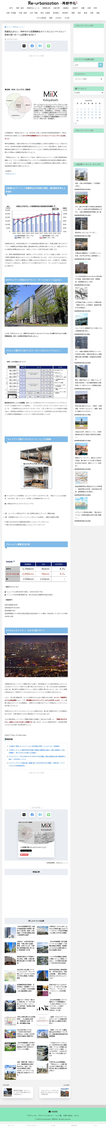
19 (85, 115)
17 (77, 115)
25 (81, 118)
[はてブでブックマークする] (40, 46)
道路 (98, 13)
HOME (54, 1111)
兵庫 (89, 8)
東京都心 (56, 13)
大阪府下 (75, 8)
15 (96, 112)
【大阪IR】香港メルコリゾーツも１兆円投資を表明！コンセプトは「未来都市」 (35, 746)
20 (88, 115)
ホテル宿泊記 (41, 18)
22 (96, 115)
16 (100, 112)
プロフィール (32, 1115)
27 (88, 118)
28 (92, 118)
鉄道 (85, 13)
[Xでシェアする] (24, 46)
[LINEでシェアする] (48, 46)
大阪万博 (56, 8)
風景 (50, 18)
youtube (58, 18)
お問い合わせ (68, 1115)
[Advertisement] (36, 72)
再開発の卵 (46, 8)
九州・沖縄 (33, 13)
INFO (11, 8)
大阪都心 (66, 8)
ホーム (76, 1115)
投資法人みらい (11, 174)
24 (77, 118)
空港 (91, 13)
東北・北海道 (45, 13)
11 (81, 112)
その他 (66, 18)
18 (81, 115)
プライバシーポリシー (46, 1115)
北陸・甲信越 (11, 13)
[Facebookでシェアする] (32, 46)
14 (92, 112)
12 (85, 112)
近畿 (82, 8)
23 (100, 115)
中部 (95, 8)
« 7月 (75, 123)
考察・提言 (20, 8)
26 (85, 118)
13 (88, 112)
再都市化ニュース (33, 8)
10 (77, 112)
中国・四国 (23, 13)
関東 (73, 13)
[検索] (100, 65)
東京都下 (65, 13)
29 (96, 118)
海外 (79, 13)
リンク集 (58, 1115)
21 (92, 115)
